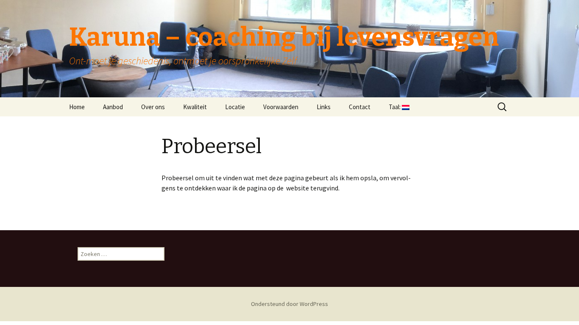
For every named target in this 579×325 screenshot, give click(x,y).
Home (77, 107)
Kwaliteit (195, 107)
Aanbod (113, 107)
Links (324, 107)
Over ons (153, 107)
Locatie (235, 107)
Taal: (395, 107)
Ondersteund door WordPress (289, 304)
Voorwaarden (280, 107)
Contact (359, 107)
